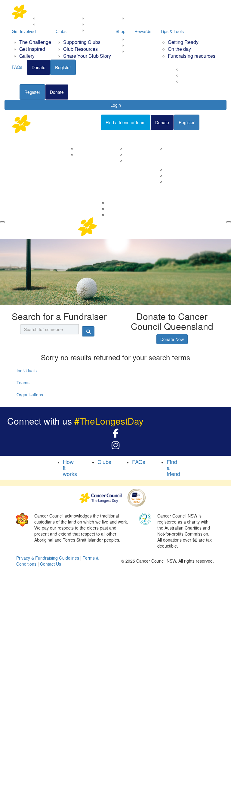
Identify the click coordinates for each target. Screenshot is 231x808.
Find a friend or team (126, 122)
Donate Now (172, 339)
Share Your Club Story (87, 55)
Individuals (27, 370)
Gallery (27, 55)
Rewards (142, 31)
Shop (120, 31)
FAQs (10, 92)
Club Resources (80, 48)
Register (32, 92)
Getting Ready (183, 41)
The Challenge (35, 41)
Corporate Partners (94, 148)
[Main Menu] (2, 222)
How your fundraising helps (191, 148)
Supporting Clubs (81, 41)
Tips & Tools (172, 31)
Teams (23, 382)
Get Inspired (32, 48)
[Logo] (41, 12)
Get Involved (24, 31)
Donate (57, 92)
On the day (179, 48)
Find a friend (85, 92)
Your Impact (169, 138)
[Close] (228, 222)
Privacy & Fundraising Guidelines (47, 558)
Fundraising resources (203, 81)
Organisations (30, 395)
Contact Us (86, 154)
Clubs (61, 31)
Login (115, 105)
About (74, 138)
